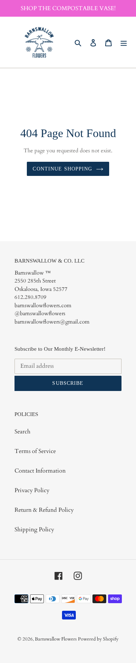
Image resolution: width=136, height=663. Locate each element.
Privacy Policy (32, 490)
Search (22, 432)
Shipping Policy (34, 530)
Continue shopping (62, 169)
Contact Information (40, 471)
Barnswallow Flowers (56, 639)
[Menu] (123, 42)
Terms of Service (35, 451)
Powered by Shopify (98, 639)
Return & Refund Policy (44, 510)
